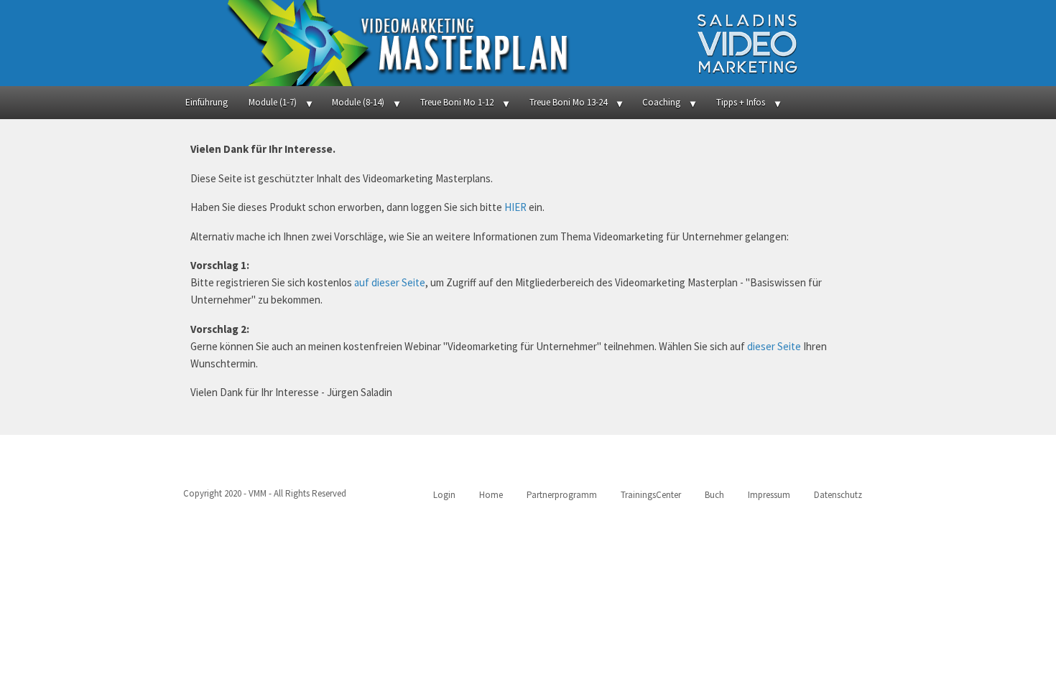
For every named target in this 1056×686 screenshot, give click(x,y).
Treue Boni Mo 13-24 (568, 102)
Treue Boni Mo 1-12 (457, 102)
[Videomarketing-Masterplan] (528, 43)
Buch (714, 495)
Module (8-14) (358, 102)
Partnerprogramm (562, 495)
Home (491, 495)
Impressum (769, 495)
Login (444, 495)
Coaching (661, 102)
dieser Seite (774, 346)
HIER (515, 207)
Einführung (206, 102)
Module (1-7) (273, 102)
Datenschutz (838, 495)
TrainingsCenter (651, 495)
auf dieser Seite (389, 282)
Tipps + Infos (740, 102)
